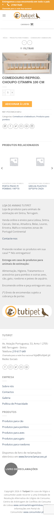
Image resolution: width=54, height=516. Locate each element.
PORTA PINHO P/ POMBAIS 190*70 (10, 187)
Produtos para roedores (16, 444)
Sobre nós (8, 386)
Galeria (6, 398)
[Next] (51, 174)
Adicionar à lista (17, 104)
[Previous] (2, 174)
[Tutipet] (27, 15)
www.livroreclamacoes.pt (33, 456)
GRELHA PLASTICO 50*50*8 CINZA (37, 187)
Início (5, 38)
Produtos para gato (13, 438)
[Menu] (4, 15)
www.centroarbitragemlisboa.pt (30, 505)
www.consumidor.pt (33, 512)
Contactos (8, 392)
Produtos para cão (12, 421)
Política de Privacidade (15, 403)
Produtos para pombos (19, 38)
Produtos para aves (13, 432)
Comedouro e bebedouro (41, 38)
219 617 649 (19, 351)
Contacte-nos (9, 238)
